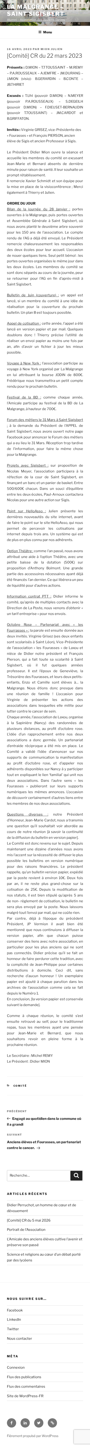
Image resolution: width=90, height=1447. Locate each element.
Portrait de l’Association (26, 1230)
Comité (20, 1085)
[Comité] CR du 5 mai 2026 (29, 1220)
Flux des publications (24, 1377)
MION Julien (52, 49)
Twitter (13, 1329)
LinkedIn (14, 1319)
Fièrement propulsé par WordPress (32, 1436)
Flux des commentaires (26, 1386)
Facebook (15, 1310)
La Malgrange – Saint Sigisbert (35, 10)
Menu (47, 32)
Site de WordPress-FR (25, 1396)
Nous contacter (19, 1338)
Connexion (16, 1367)
